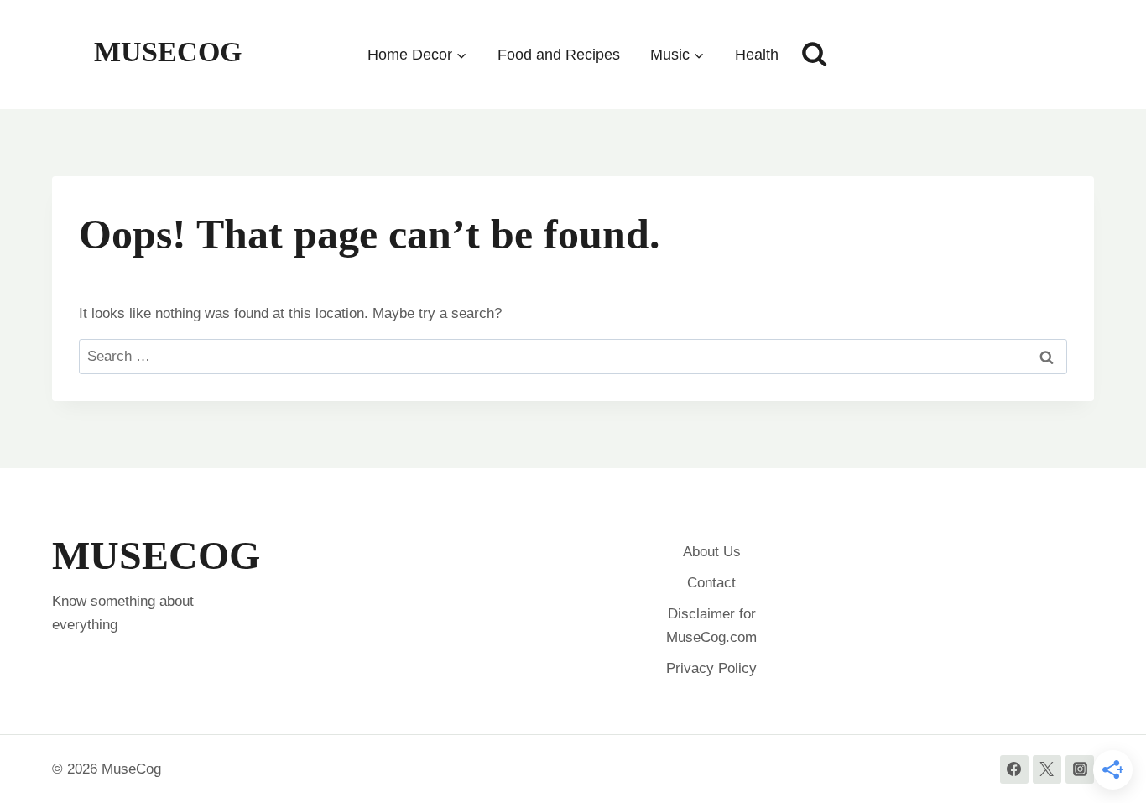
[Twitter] (1047, 769)
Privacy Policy (711, 668)
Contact (711, 583)
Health (757, 54)
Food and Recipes (558, 54)
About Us (712, 552)
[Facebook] (1014, 769)
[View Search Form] (815, 55)
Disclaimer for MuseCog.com (711, 625)
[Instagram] (1079, 769)
